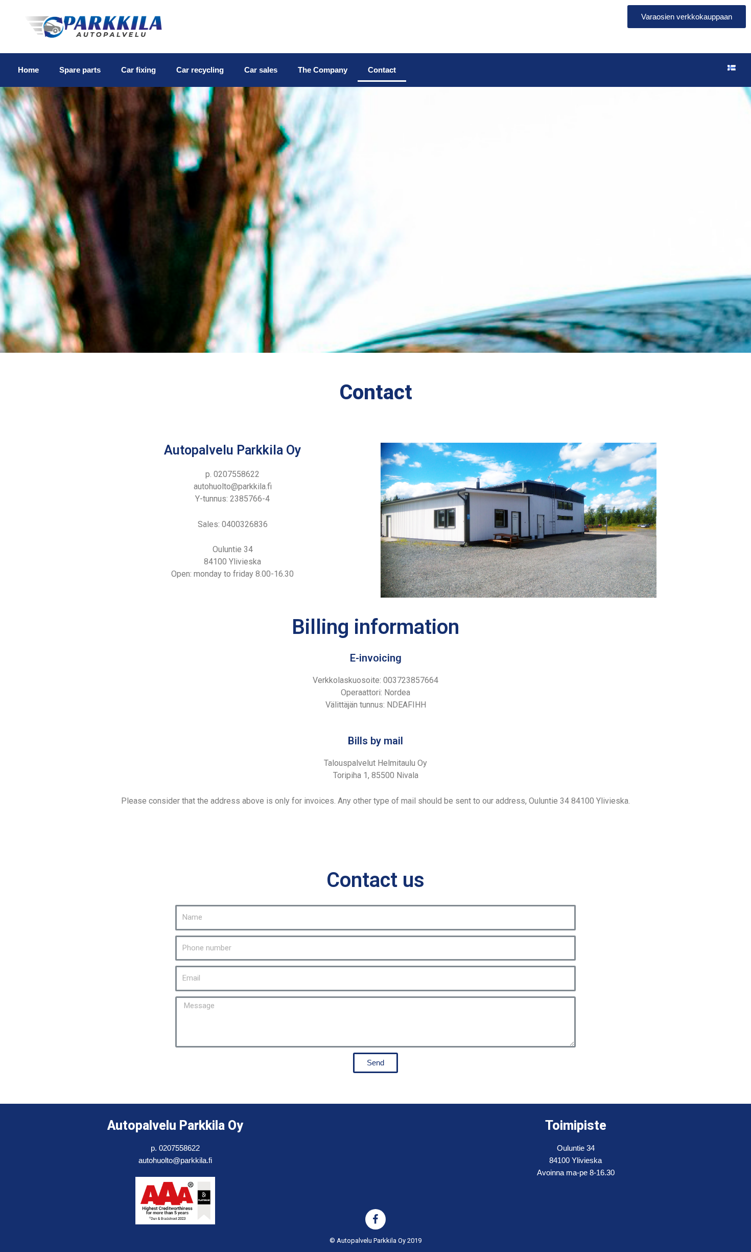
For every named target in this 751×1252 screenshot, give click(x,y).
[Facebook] (375, 1219)
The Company (322, 69)
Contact (382, 69)
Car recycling (200, 69)
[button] (686, 16)
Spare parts (80, 69)
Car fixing (138, 69)
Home (28, 69)
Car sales (260, 69)
